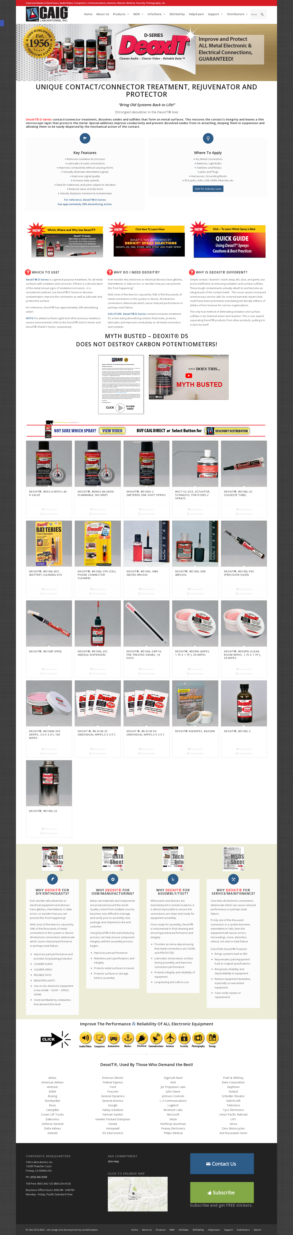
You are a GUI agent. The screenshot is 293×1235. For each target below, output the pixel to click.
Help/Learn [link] (196, 14)
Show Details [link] (50, 513)
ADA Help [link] (113, 1161)
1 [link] (102, 430)
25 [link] (246, 430)
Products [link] (119, 14)
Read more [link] (50, 509)
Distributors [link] (235, 14)
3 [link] (109, 430)
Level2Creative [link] (90, 1229)
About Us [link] (102, 14)
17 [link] (226, 430)
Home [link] (88, 14)
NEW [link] (136, 14)
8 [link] (122, 431)
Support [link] (213, 14)
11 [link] (212, 430)
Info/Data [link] (154, 14)
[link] (85, 1039)
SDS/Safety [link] (177, 14)
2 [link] (106, 430)
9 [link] (207, 430)
